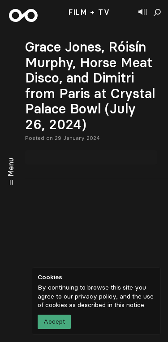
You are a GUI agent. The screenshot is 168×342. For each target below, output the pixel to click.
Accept (54, 321)
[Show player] (142, 12)
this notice (129, 305)
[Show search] (157, 12)
